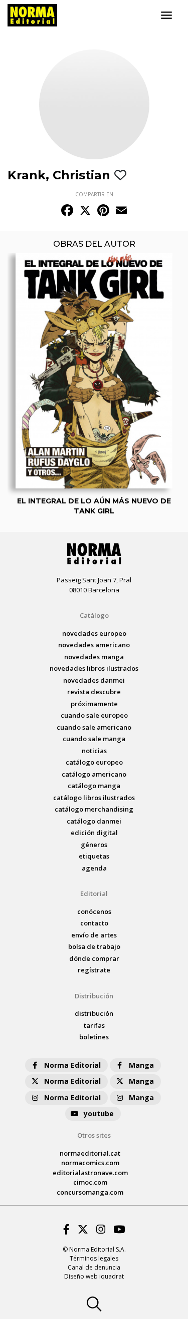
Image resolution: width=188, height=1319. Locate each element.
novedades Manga (94, 656)
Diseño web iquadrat (94, 1276)
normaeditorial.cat (90, 1153)
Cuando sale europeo (94, 715)
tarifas (94, 1025)
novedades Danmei (94, 680)
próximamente (94, 703)
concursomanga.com (90, 1192)
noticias (94, 750)
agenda (94, 868)
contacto (94, 922)
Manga (141, 1065)
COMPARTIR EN (94, 194)
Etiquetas (94, 856)
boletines (94, 1036)
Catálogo (94, 615)
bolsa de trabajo (94, 946)
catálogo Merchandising (94, 809)
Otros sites (94, 1135)
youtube (99, 1113)
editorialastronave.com (90, 1172)
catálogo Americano (94, 774)
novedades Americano (94, 644)
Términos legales (94, 1258)
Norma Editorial (72, 1065)
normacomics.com (90, 1162)
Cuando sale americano (94, 727)
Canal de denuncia (94, 1267)
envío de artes (94, 934)
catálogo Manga (94, 785)
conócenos (94, 911)
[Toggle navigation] (166, 15)
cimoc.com (90, 1182)
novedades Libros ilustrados (94, 668)
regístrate (94, 969)
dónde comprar (94, 958)
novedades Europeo (94, 633)
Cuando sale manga (94, 738)
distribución (94, 1013)
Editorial (94, 893)
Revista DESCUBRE (94, 691)
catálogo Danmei (94, 821)
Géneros (94, 844)
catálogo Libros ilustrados (94, 797)
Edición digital (94, 832)
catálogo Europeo (94, 762)
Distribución (94, 995)
